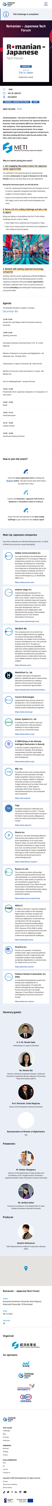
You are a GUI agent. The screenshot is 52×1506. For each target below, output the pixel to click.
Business (6, 1448)
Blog (4, 1434)
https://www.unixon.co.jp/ (24, 734)
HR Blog (5, 1452)
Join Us (5, 1469)
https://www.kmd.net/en (24, 940)
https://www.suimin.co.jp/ (24, 762)
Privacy (5, 1481)
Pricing (5, 1455)
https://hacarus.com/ (23, 665)
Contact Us (6, 1472)
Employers (6, 1440)
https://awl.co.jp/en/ (22, 798)
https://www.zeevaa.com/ (24, 582)
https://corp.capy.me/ (23, 825)
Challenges (6, 1431)
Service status (7, 1487)
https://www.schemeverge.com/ (27, 621)
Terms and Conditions (10, 1484)
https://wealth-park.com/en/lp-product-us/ (31, 690)
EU (4, 1466)
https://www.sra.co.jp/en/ (24, 1001)
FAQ (4, 1463)
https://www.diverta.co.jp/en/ (26, 862)
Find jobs (6, 1437)
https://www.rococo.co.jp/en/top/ (27, 898)
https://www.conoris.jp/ (24, 712)
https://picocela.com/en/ (24, 967)
